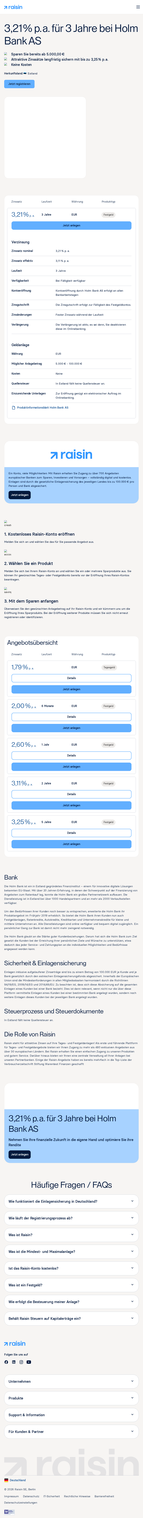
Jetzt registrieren (19, 84)
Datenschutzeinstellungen (20, 1502)
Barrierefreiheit (104, 1496)
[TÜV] (9, 1512)
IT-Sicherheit (51, 1496)
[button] (138, 6)
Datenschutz (31, 1496)
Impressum (11, 1496)
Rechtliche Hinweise (77, 1496)
